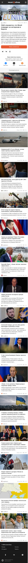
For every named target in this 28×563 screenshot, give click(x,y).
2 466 (25, 511)
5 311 (25, 130)
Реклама (3, 546)
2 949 (25, 364)
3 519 (25, 217)
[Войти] (25, 2)
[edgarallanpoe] (2, 22)
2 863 (25, 393)
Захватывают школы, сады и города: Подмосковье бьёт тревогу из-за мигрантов (13, 531)
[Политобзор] (14, 2)
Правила (16, 549)
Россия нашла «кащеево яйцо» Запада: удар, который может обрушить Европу (13, 90)
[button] (2, 51)
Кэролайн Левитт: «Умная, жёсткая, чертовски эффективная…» (13, 265)
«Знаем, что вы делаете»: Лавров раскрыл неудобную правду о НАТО (13, 384)
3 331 (25, 245)
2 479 (25, 481)
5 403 (25, 101)
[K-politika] (2, 190)
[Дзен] (22, 555)
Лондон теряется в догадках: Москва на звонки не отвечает (12, 472)
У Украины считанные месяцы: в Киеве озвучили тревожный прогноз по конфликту (13, 413)
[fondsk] (2, 275)
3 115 (25, 305)
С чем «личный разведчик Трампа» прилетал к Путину (13, 356)
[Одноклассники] (5, 555)
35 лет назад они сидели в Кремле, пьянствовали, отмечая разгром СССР (11, 210)
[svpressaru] (2, 218)
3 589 (25, 190)
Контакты (17, 546)
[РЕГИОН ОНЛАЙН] (2, 101)
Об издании (4, 549)
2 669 (25, 423)
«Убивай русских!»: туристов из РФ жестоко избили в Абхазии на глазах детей (13, 121)
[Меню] (2, 2)
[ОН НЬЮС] (2, 160)
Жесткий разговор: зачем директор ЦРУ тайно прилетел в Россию (13, 180)
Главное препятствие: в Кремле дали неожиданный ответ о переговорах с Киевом (13, 443)
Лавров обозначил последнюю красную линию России (12, 295)
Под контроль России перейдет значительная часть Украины (13, 501)
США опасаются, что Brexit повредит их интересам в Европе (11, 27)
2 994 (25, 335)
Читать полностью (14, 46)
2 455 (25, 540)
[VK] (14, 555)
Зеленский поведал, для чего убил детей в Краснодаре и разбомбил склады (13, 325)
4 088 (25, 160)
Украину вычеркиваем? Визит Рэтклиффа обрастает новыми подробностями (12, 237)
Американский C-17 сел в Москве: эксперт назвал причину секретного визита (12, 150)
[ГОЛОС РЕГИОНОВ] (2, 452)
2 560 (25, 452)
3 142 (25, 275)
